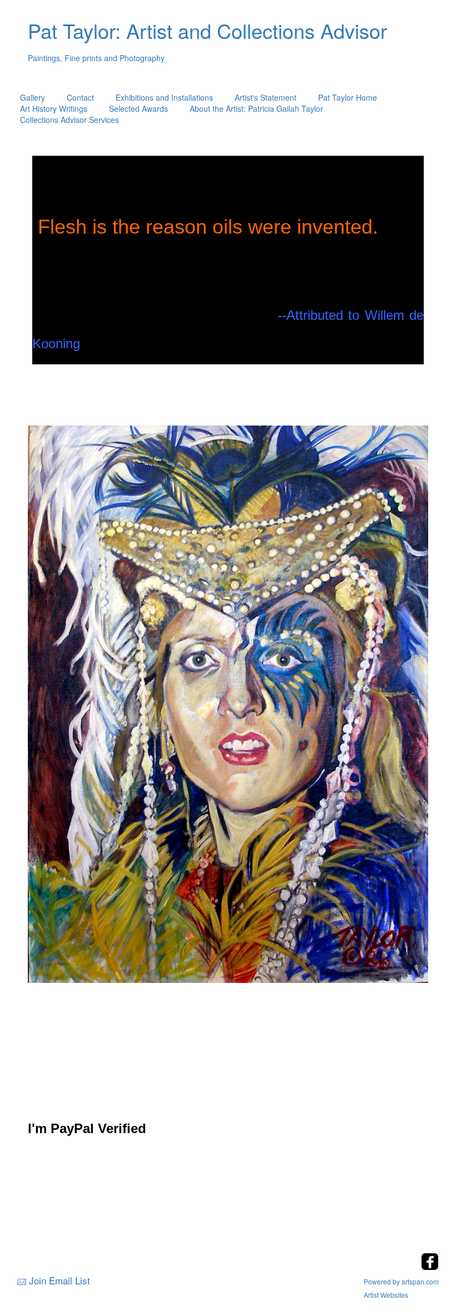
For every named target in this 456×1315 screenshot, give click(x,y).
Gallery (32, 97)
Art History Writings (53, 108)
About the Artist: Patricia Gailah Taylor (256, 108)
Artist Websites (386, 1294)
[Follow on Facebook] (430, 1267)
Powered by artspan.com (401, 1281)
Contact (80, 97)
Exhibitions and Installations (164, 97)
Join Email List (59, 1280)
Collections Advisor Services (69, 119)
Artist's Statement (265, 97)
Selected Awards (138, 108)
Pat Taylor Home (347, 97)
